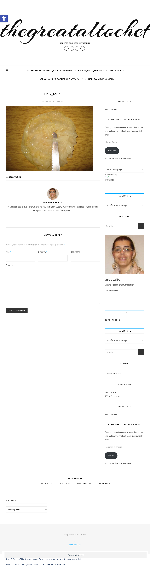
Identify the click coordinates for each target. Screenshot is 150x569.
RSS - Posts (110, 392)
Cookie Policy (61, 564)
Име (8, 252)
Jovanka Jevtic (14, 176)
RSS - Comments (113, 396)
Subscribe (112, 151)
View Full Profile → (113, 291)
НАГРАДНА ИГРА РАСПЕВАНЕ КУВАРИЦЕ (60, 79)
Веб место (75, 252)
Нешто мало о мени (101, 79)
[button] (4, 18)
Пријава (111, 455)
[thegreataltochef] (75, 33)
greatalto (112, 280)
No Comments (58, 101)
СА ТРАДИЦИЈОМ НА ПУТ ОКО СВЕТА (99, 70)
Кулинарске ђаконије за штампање (50, 70)
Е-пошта (42, 252)
